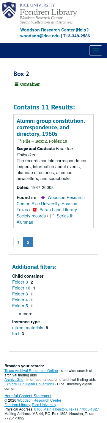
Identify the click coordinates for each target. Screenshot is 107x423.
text (16, 333)
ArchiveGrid (13, 379)
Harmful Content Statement (27, 395)
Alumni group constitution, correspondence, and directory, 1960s (51, 127)
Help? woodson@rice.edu (54, 33)
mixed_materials (28, 327)
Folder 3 (20, 294)
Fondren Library (17, 404)
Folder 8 (20, 282)
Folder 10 (22, 288)
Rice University (44, 404)
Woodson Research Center (47, 30)
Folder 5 (20, 305)
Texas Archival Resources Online (31, 370)
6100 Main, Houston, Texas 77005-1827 (66, 408)
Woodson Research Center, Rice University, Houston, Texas (51, 203)
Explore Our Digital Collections (29, 383)
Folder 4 (20, 300)
